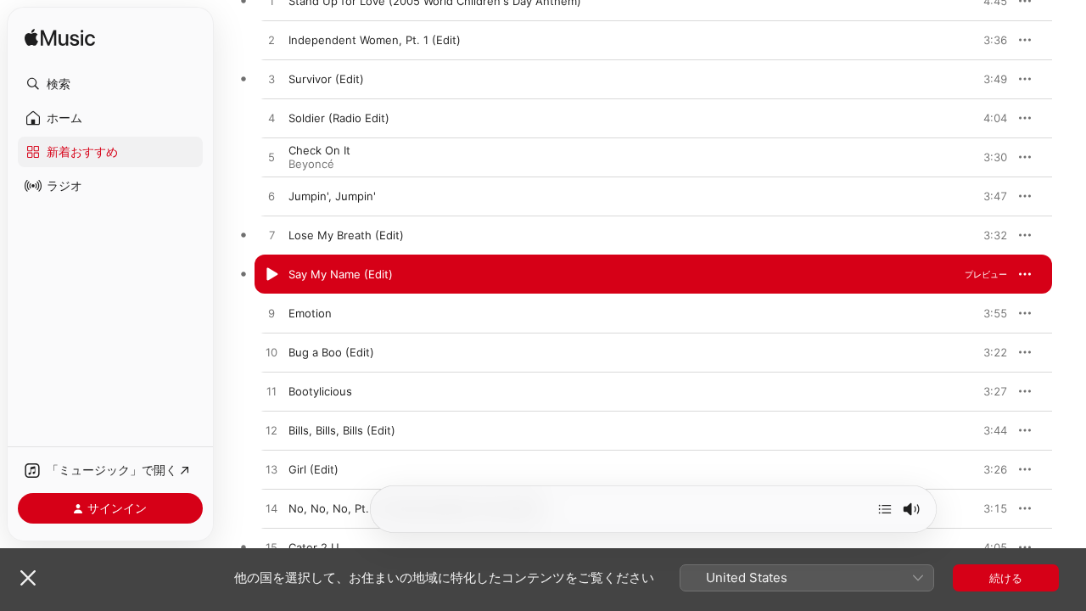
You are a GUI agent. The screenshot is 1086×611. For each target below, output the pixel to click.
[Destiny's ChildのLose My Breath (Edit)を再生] (271, 236)
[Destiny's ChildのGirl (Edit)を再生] (271, 470)
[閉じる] (28, 578)
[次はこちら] (885, 509)
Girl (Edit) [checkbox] (313, 469)
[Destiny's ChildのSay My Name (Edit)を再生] (271, 275)
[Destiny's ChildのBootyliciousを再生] (271, 392)
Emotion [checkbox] (310, 313)
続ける (1005, 578)
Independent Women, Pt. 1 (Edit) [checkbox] (374, 40)
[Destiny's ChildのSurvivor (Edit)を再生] (271, 79)
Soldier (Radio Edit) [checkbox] (338, 118)
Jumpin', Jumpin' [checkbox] (332, 196)
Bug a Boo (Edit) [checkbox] (331, 352)
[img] (60, 38)
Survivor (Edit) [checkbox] (326, 79)
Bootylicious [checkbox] (320, 391)
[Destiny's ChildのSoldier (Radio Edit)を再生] (271, 118)
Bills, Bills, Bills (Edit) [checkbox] (341, 430)
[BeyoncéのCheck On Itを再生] (271, 157)
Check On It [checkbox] (319, 150)
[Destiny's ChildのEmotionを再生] (271, 314)
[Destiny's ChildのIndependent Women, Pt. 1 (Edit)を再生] (271, 40)
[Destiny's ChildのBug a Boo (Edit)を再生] (271, 353)
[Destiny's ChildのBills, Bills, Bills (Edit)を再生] (271, 431)
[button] (110, 84)
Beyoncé (311, 164)
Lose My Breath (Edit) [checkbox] (346, 235)
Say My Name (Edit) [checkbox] (340, 274)
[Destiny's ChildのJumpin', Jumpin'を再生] (271, 197)
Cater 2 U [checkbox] (313, 547)
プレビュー (986, 40)
